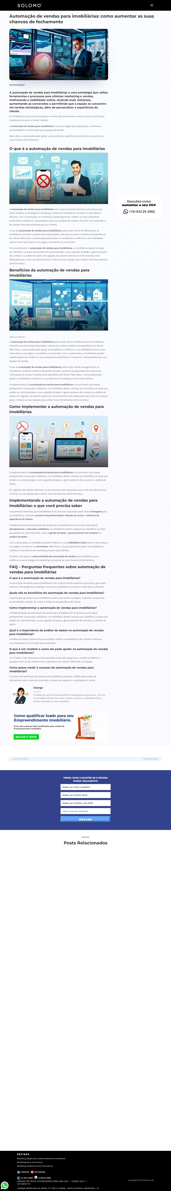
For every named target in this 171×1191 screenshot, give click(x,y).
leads (86, 251)
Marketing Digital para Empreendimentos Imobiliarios (41, 1158)
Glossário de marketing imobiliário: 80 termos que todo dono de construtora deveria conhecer (139, 186)
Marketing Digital (17, 85)
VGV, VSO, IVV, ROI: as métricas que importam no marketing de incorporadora (136, 145)
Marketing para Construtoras (30, 1162)
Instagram (39, 1172)
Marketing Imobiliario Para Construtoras (35, 1166)
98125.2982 (44, 1178)
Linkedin (25, 1172)
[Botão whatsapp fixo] (4, 1189)
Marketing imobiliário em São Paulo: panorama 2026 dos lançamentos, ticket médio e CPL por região (137, 102)
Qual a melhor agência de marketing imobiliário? (133, 61)
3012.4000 (27, 1178)
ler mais (20, 945)
